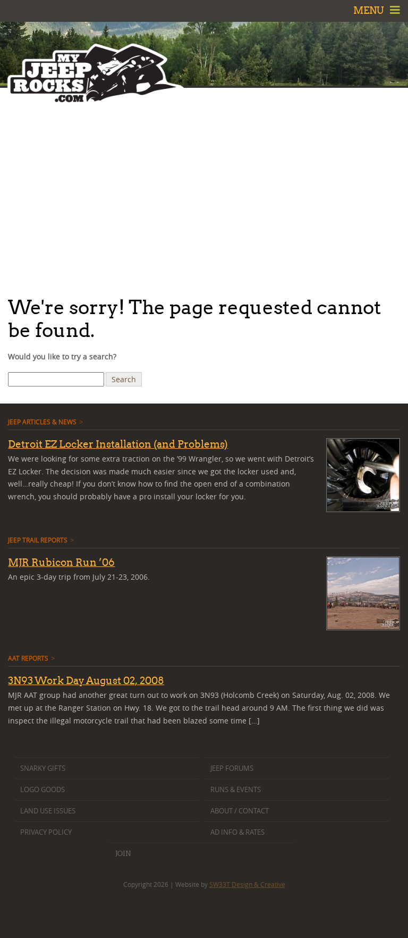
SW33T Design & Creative (247, 884)
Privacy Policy (46, 832)
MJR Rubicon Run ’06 (61, 562)
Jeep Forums (231, 768)
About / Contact (239, 811)
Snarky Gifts (42, 768)
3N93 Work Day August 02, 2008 (86, 680)
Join (123, 853)
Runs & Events (235, 789)
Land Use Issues (47, 811)
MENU (369, 10)
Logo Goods (42, 789)
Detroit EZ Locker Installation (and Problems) (118, 444)
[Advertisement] (204, 189)
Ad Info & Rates (237, 832)
